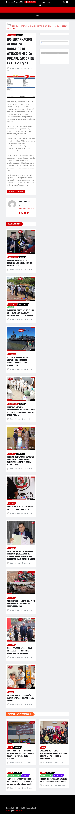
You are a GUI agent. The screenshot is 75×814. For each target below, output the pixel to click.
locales (12, 192)
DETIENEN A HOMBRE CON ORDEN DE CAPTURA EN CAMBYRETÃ (20, 508)
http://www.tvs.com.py (26, 208)
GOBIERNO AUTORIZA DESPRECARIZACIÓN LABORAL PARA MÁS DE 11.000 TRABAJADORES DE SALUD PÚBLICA (21, 411)
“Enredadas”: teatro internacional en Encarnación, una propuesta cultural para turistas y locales (21, 781)
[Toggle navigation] (37, 16)
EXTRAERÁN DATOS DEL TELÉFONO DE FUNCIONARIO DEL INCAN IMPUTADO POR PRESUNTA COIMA (20, 313)
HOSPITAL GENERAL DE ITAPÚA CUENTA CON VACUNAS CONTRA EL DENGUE (20, 698)
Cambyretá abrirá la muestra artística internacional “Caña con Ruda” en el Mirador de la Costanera (20, 754)
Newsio (8, 811)
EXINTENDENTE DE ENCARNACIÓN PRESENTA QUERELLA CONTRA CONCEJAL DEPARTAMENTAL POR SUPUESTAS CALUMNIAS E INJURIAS (21, 555)
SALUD (21, 192)
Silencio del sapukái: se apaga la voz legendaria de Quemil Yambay (54, 780)
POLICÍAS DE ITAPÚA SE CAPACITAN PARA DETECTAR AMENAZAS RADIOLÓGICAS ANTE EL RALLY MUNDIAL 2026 (21, 460)
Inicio (9, 24)
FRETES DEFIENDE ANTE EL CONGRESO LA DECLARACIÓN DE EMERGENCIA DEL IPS (19, 263)
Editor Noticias (15, 68)
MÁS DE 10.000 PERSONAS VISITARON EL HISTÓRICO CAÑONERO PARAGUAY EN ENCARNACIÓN (17, 361)
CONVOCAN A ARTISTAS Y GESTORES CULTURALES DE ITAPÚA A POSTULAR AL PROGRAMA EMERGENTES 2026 (53, 754)
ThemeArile (18, 811)
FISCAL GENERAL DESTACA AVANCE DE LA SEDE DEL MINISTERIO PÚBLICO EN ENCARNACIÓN (20, 651)
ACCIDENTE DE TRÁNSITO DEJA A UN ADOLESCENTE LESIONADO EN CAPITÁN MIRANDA (21, 604)
